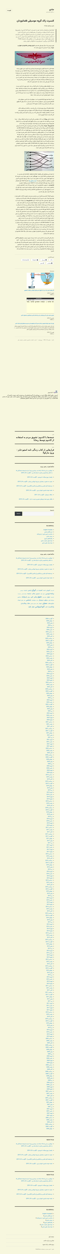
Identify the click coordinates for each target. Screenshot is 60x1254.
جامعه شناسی (24, 594)
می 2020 (50, 764)
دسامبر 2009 (49, 1039)
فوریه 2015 (49, 902)
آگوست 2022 (49, 704)
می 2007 (50, 1107)
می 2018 (50, 817)
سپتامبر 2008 (48, 1072)
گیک (29, 607)
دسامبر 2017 (49, 828)
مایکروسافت (51, 604)
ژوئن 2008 (49, 1078)
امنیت (40, 590)
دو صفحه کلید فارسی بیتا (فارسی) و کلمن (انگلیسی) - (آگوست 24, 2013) (34, 486)
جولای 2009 (49, 1050)
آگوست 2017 (49, 836)
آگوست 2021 (49, 731)
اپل (37, 590)
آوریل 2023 (49, 700)
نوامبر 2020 (49, 751)
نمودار (40, 604)
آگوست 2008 (49, 1074)
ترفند (41, 594)
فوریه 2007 (49, 1113)
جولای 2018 (49, 812)
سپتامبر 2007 (48, 1098)
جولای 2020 (49, 759)
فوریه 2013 (49, 955)
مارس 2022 (49, 715)
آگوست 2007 (49, 1100)
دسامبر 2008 (49, 1065)
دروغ (29, 597)
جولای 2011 (49, 997)
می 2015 (50, 896)
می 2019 (50, 790)
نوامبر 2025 (49, 634)
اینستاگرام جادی (48, 532)
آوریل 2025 (49, 649)
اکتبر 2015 (49, 885)
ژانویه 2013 (49, 957)
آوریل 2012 (49, 977)
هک (28, 603)
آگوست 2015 (49, 889)
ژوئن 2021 (49, 735)
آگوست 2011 (49, 995)
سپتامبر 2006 (48, 1124)
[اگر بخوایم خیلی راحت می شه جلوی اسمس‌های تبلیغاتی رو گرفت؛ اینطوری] (33, 280)
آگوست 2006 (49, 1127)
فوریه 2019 (49, 797)
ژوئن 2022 (49, 709)
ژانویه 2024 (49, 680)
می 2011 (50, 1001)
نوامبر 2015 (49, 883)
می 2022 (50, 711)
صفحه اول (51, 1236)
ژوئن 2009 (49, 1052)
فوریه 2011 (49, 1008)
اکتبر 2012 (49, 964)
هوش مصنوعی (33, 603)
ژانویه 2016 (49, 878)
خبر (32, 597)
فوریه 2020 (49, 770)
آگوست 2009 (49, 1047)
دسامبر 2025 (49, 632)
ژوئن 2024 (49, 669)
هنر (18, 340)
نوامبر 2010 (49, 1014)
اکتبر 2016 (49, 858)
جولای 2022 (49, 707)
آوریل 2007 (49, 1109)
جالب (33, 594)
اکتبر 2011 (49, 990)
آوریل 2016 (49, 872)
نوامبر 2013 (49, 935)
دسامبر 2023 (49, 682)
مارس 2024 (49, 676)
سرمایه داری (51, 600)
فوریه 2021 (49, 744)
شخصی (25, 340)
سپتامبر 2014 (48, 913)
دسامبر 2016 (49, 854)
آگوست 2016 (49, 863)
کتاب (46, 607)
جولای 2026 (49, 621)
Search (52, 511)
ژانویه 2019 (49, 799)
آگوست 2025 (49, 641)
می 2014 (50, 922)
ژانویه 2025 (49, 654)
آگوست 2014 (49, 915)
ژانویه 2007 (49, 1116)
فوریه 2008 (49, 1087)
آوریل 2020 (49, 766)
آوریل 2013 (49, 951)
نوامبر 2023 (49, 685)
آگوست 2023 (49, 691)
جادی (51, 9)
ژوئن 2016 (49, 867)
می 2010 (50, 1028)
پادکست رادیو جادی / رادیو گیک (44, 534)
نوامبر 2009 (49, 1041)
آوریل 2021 (49, 740)
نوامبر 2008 (49, 1067)
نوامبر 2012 (49, 962)
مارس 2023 (49, 702)
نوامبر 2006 (49, 1120)
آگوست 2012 (49, 968)
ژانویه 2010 (49, 1036)
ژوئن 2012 (49, 973)
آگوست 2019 (49, 784)
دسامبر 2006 (49, 1118)
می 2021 (50, 737)
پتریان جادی (49, 536)
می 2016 (50, 869)
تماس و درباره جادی (49, 1240)
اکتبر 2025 (49, 636)
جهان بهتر (44, 597)
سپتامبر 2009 (48, 1045)
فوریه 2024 (49, 678)
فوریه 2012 (49, 981)
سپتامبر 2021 (48, 729)
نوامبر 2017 (49, 830)
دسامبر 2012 (49, 959)
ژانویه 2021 (49, 746)
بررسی (21, 590)
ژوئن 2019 (49, 788)
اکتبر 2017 (49, 832)
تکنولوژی (38, 594)
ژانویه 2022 (49, 720)
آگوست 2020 (49, 757)
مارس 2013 (49, 953)
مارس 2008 (49, 1085)
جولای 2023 (49, 693)
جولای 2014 (49, 918)
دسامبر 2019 (49, 775)
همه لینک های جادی (47, 543)
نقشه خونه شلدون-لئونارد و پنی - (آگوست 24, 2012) (39, 490)
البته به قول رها (33, 181)
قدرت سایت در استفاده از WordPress (43, 1249)
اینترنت (25, 590)
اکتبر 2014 (49, 911)
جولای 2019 (49, 786)
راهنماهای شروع (48, 539)
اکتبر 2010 (49, 1017)
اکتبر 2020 (49, 753)
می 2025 (50, 647)
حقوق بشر (38, 596)
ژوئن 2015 (49, 893)
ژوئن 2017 (49, 841)
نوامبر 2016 (49, 856)
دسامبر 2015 (49, 880)
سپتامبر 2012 (48, 966)
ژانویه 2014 (49, 931)
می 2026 (50, 625)
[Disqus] (30, 367)
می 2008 (50, 1080)
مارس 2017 (49, 847)
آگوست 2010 (49, 1021)
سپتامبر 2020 (48, 755)
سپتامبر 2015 (48, 887)
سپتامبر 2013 (48, 940)
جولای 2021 (49, 733)
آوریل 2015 (49, 898)
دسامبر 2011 (49, 986)
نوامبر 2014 (49, 909)
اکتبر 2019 (49, 779)
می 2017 (50, 843)
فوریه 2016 (49, 876)
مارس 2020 (49, 768)
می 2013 (50, 948)
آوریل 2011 (49, 1003)
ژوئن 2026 (49, 623)
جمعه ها (19, 594)
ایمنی (29, 590)
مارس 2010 (49, 1032)
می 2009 (50, 1054)
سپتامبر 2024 (48, 663)
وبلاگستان (23, 603)
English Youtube (48, 530)
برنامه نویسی (49, 593)
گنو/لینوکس (39, 606)
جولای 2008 (49, 1076)
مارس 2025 (49, 652)
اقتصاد (44, 590)
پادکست (51, 606)
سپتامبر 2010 (48, 1019)
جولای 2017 (49, 839)
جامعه (32, 340)
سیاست (34, 600)
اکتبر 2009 (49, 1043)
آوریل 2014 (49, 924)
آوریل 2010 (49, 1030)
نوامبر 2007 (49, 1094)
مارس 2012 (49, 979)
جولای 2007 (49, 1102)
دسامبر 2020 (49, 748)
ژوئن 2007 (49, 1105)
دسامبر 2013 (49, 933)
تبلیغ (44, 594)
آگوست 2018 (49, 810)
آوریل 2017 (49, 845)
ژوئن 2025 (49, 645)
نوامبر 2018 (49, 803)
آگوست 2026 (49, 619)
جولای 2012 (49, 970)
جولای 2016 (49, 865)
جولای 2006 (49, 1129)
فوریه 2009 (49, 1061)
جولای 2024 (49, 667)
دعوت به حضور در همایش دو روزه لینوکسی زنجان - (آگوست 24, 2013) (35, 482)
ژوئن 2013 (49, 946)
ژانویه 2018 (49, 825)
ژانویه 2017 (49, 852)
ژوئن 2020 (49, 762)
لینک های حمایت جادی (46, 541)
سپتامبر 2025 (48, 638)
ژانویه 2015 (49, 904)
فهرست (9, 10)
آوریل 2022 (49, 713)
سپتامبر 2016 (48, 861)
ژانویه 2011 (49, 1010)
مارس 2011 (49, 1006)
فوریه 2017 (49, 850)
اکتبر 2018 (49, 806)
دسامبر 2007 (49, 1091)
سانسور (29, 340)
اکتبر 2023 (49, 687)
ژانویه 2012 (49, 984)
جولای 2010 (49, 1023)
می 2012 (50, 975)
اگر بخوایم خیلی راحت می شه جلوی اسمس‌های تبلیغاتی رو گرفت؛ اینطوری (39, 290)
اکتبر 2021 (49, 726)
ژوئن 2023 (49, 696)
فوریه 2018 (49, 823)
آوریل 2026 (49, 627)
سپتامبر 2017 (48, 834)
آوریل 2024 (49, 674)
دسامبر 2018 (49, 801)
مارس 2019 (49, 795)
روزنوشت (40, 340)
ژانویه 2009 (49, 1063)
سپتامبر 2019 (48, 781)
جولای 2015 (49, 891)
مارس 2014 (49, 926)
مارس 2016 (49, 874)
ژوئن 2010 (49, 1025)
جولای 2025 (49, 643)
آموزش (48, 590)
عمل (22, 600)
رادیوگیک (24, 597)
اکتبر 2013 (49, 937)
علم (24, 600)
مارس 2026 (49, 630)
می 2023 (50, 698)
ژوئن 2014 (49, 920)
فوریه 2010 (49, 1034)
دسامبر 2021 (49, 722)
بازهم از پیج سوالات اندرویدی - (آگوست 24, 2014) (39, 477)
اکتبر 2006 (49, 1122)
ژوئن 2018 (49, 814)
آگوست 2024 (49, 665)
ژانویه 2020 (49, 773)
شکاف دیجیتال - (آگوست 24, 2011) (43, 495)
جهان (48, 597)
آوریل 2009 (49, 1056)
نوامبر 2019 (49, 777)
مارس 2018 (49, 821)
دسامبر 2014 (49, 907)
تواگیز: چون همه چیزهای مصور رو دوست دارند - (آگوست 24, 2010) (35, 499)
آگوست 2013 (49, 942)
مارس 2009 (49, 1058)
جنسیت (52, 597)
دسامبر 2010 (49, 1012)
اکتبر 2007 (49, 1096)
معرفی (21, 340)
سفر (37, 600)
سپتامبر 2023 (48, 689)
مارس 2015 (49, 900)
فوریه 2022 (49, 718)
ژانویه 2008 (49, 1089)
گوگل (33, 607)
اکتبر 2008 (49, 1069)
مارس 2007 (49, 1111)
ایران (35, 340)
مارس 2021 (49, 742)
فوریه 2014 (49, 929)
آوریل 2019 (49, 792)
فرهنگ (19, 600)
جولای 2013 (49, 944)
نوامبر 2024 (49, 658)
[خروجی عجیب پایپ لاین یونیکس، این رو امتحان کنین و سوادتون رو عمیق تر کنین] (33, 305)
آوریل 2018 (49, 819)
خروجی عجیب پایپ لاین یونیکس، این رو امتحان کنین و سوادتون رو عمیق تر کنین (37, 315)
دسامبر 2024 (49, 656)
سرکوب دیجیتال (43, 600)
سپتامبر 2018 (48, 808)
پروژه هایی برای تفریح (48, 1244)
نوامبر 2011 (49, 988)
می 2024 (50, 671)
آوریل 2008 (49, 1083)
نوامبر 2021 (49, 724)
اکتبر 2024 (49, 660)
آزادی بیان (52, 590)
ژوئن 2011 (49, 999)
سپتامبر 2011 (48, 992)
